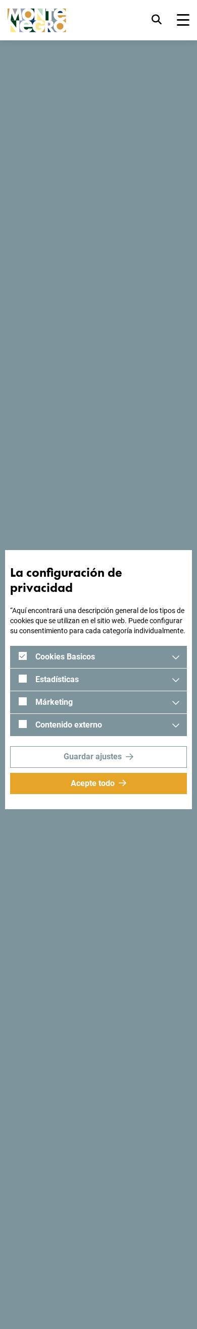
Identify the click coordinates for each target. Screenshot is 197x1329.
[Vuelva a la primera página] (37, 20)
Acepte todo (93, 783)
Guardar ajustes (93, 756)
